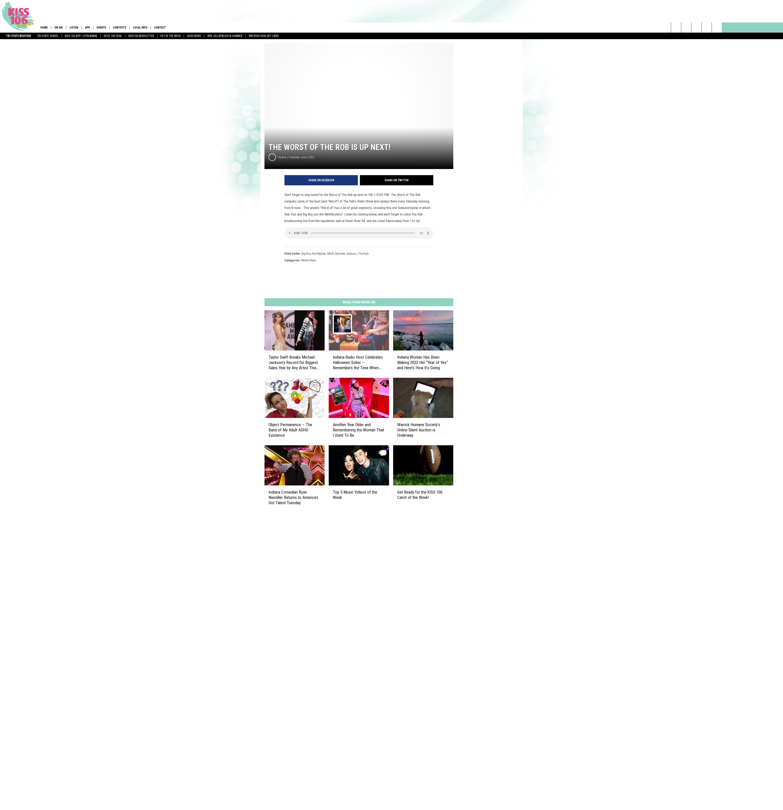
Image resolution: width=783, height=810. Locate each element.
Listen (74, 27)
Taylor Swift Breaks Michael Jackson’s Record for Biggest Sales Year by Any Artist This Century (293, 362)
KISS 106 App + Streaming (81, 36)
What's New (308, 260)
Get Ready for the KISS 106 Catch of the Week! (419, 495)
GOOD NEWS (194, 36)
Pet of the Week (170, 36)
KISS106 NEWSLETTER (141, 36)
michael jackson (346, 253)
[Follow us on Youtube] (717, 27)
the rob (363, 253)
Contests (119, 27)
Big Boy (306, 253)
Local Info (140, 27)
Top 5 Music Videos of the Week (355, 495)
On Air (58, 27)
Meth (330, 253)
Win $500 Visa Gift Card (264, 36)
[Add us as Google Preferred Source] (686, 27)
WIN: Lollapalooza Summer (224, 36)
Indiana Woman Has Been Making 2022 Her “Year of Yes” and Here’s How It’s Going (422, 362)
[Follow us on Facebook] (696, 27)
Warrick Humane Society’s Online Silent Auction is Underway (418, 430)
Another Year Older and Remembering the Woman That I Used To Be (358, 430)
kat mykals (319, 253)
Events (101, 27)
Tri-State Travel (48, 36)
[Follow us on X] (707, 27)
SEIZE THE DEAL (113, 36)
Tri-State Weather (18, 36)
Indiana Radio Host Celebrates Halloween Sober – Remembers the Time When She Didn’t (358, 362)
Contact (160, 27)
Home (44, 27)
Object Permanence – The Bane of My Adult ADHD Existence (290, 430)
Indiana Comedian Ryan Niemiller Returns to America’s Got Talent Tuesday (293, 497)
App (87, 27)
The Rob (282, 157)
